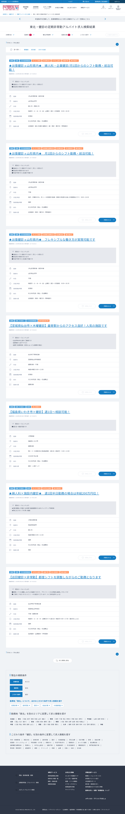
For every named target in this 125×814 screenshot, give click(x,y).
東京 (56, 719)
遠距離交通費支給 (15, 745)
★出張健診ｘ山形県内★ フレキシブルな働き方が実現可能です (52, 239)
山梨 (95, 719)
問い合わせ (86, 1)
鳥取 (24, 724)
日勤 (66, 748)
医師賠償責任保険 (53, 776)
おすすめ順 (42, 50)
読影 (35, 705)
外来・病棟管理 (15, 740)
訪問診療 (14, 705)
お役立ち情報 (59, 8)
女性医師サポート (90, 781)
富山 (17, 722)
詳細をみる (107, 134)
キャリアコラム (70, 789)
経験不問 (50, 745)
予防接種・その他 (36, 742)
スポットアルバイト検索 (27, 790)
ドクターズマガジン (71, 784)
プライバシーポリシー (55, 809)
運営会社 (44, 809)
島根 (28, 724)
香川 (45, 724)
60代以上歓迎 (38, 745)
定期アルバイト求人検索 (23, 14)
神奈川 (68, 719)
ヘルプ (70, 1)
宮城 (32, 719)
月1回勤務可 (71, 745)
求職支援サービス (91, 772)
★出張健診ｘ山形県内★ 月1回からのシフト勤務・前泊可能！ (51, 153)
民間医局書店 (52, 784)
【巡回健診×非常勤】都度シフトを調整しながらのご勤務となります (55, 577)
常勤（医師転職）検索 (26, 775)
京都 (66, 722)
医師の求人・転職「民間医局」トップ (97, 790)
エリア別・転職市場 (71, 778)
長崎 (77, 724)
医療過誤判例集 (70, 787)
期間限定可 (82, 745)
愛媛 (52, 724)
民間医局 (11, 8)
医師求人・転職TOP (8, 14)
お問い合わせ (96, 809)
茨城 (72, 719)
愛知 (38, 722)
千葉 (60, 719)
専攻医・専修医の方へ (92, 784)
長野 (99, 719)
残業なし (28, 745)
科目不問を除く (60, 742)
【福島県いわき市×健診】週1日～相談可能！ (39, 412)
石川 (20, 722)
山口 (31, 724)
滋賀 (73, 722)
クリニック (44, 748)
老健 (53, 748)
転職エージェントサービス (93, 776)
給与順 (33, 50)
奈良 (77, 722)
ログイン (117, 1)
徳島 (49, 724)
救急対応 (26, 740)
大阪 (62, 722)
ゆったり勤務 (82, 742)
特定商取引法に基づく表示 (83, 809)
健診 (53, 740)
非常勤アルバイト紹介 (92, 778)
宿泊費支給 (93, 742)
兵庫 (70, 722)
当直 (72, 748)
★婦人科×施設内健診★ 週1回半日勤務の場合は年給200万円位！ (54, 493)
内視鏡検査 (57, 705)
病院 (35, 748)
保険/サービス (85, 8)
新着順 (26, 50)
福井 (24, 722)
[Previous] (20, 19)
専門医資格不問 (94, 745)
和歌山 (81, 722)
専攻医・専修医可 (15, 748)
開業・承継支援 (52, 781)
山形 (39, 719)
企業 (59, 748)
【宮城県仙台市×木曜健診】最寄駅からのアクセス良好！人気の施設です (58, 325)
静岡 (45, 722)
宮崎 (88, 724)
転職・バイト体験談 (71, 781)
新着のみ (48, 742)
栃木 (76, 719)
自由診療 (45, 705)
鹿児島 (93, 724)
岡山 (20, 724)
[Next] (105, 19)
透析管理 (25, 705)
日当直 (79, 748)
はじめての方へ (72, 8)
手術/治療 (72, 740)
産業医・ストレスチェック (18, 742)
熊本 (80, 724)
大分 (84, 724)
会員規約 (65, 809)
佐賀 (73, 724)
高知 (56, 724)
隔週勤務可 (59, 745)
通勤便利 (28, 748)
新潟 (102, 719)
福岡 (70, 724)
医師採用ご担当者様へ (101, 1)
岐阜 (41, 722)
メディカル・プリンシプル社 (94, 798)
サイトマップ (105, 809)
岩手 (28, 719)
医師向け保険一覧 (53, 778)
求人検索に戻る (64, 660)
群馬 (80, 719)
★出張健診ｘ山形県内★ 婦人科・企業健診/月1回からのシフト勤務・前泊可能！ (61, 67)
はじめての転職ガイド (72, 776)
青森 (24, 719)
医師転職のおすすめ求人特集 (94, 787)
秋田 (35, 719)
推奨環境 (72, 809)
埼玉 (64, 719)
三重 (49, 722)
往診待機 (81, 740)
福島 (43, 719)
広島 (17, 724)
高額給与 (71, 742)
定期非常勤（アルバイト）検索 (29, 782)
